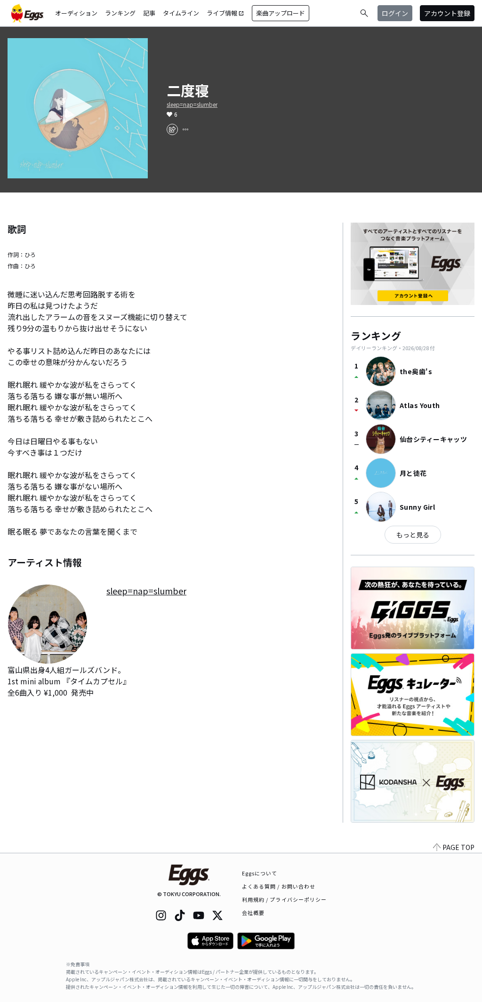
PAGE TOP (458, 847)
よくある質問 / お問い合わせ (279, 886)
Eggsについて (260, 873)
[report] (185, 129)
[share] (172, 129)
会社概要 (253, 912)
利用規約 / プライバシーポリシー (284, 899)
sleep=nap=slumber (192, 104)
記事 (149, 12)
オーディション (76, 12)
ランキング (120, 12)
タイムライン (181, 12)
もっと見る (412, 534)
